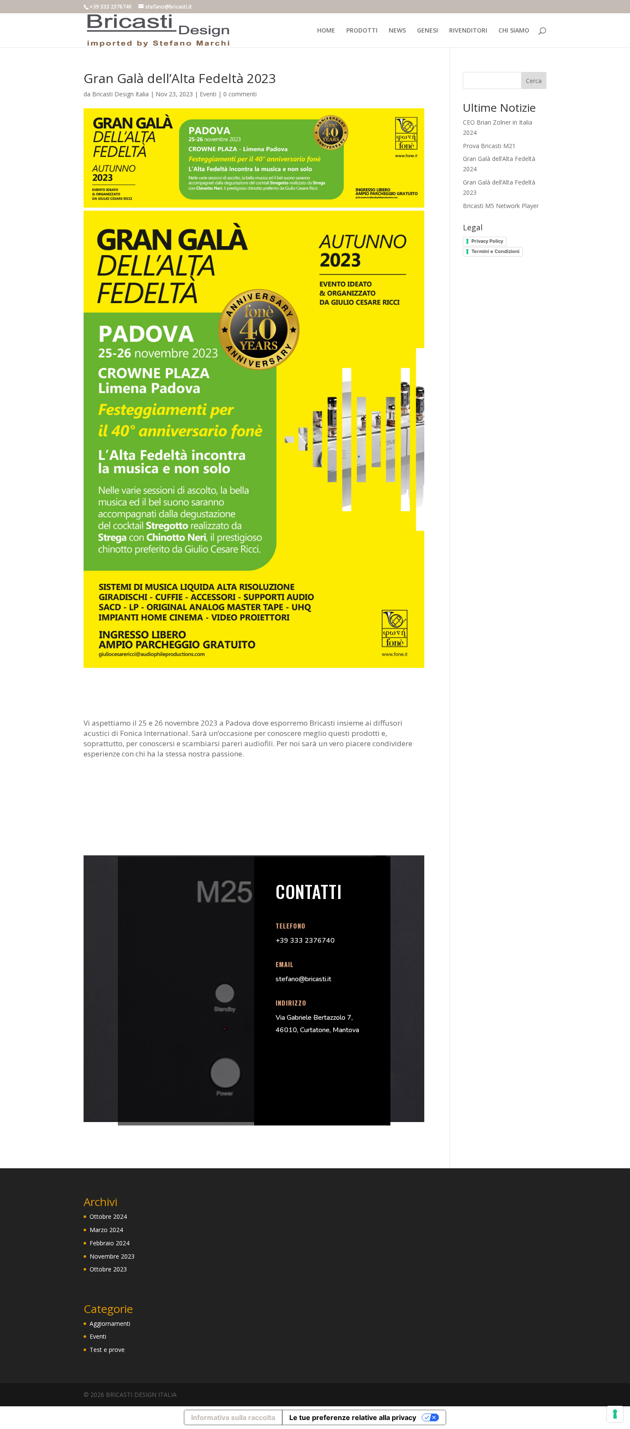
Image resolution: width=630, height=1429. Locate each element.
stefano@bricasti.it (303, 979)
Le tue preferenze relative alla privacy (352, 1417)
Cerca (534, 81)
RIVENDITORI (468, 30)
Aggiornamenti (110, 1323)
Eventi (208, 94)
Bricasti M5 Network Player (501, 206)
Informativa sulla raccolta (233, 1417)
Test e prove (107, 1350)
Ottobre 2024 (108, 1216)
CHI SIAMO (513, 30)
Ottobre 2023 (108, 1269)
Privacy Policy (487, 241)
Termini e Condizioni (495, 251)
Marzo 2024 (106, 1230)
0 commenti (240, 94)
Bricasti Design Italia (120, 94)
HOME (326, 30)
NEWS (397, 30)
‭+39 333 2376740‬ (305, 940)
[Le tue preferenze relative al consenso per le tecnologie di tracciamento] (615, 1414)
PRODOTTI (362, 30)
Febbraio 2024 (109, 1243)
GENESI (427, 30)
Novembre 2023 (112, 1256)
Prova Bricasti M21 (489, 146)
